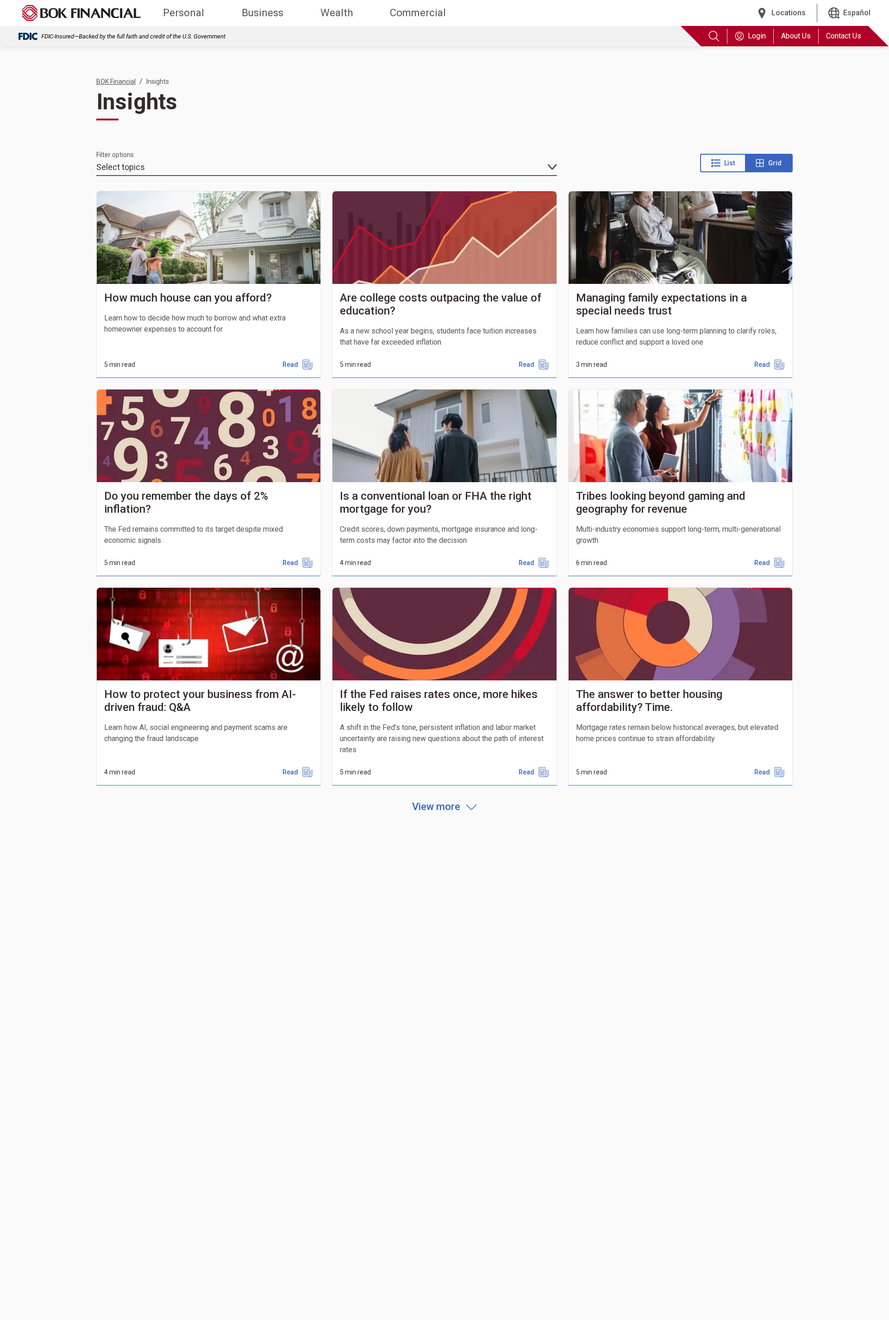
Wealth (336, 13)
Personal (183, 13)
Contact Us (843, 35)
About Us (796, 35)
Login (757, 35)
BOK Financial (116, 81)
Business (262, 13)
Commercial (418, 13)
